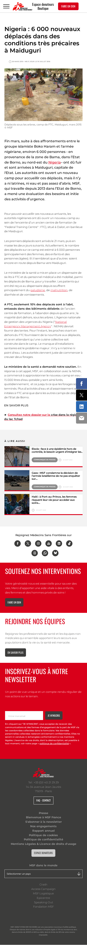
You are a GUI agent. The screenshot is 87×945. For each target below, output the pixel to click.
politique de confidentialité (54, 743)
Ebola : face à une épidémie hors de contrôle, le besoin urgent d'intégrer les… (57, 450)
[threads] (34, 553)
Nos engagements (43, 826)
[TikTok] (69, 543)
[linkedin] (59, 543)
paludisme (37, 290)
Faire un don (14, 602)
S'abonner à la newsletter (43, 821)
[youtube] (48, 543)
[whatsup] (45, 553)
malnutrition (59, 290)
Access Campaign (43, 889)
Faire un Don (68, 6)
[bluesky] (55, 553)
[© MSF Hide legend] (16, 456)
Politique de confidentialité (43, 839)
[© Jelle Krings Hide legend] (16, 504)
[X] (28, 543)
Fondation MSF (43, 906)
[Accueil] (22, 6)
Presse (43, 813)
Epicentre (43, 897)
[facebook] (17, 543)
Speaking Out (43, 902)
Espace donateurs (43, 4)
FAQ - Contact (43, 800)
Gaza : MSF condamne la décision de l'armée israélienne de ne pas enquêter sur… (56, 476)
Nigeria (54, 162)
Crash (43, 884)
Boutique (43, 8)
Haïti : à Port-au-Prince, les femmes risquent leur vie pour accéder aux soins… (54, 499)
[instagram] (38, 543)
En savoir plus (15, 652)
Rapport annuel (43, 830)
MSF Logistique (43, 893)
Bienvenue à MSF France (43, 817)
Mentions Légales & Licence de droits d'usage (43, 843)
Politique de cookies (43, 835)
